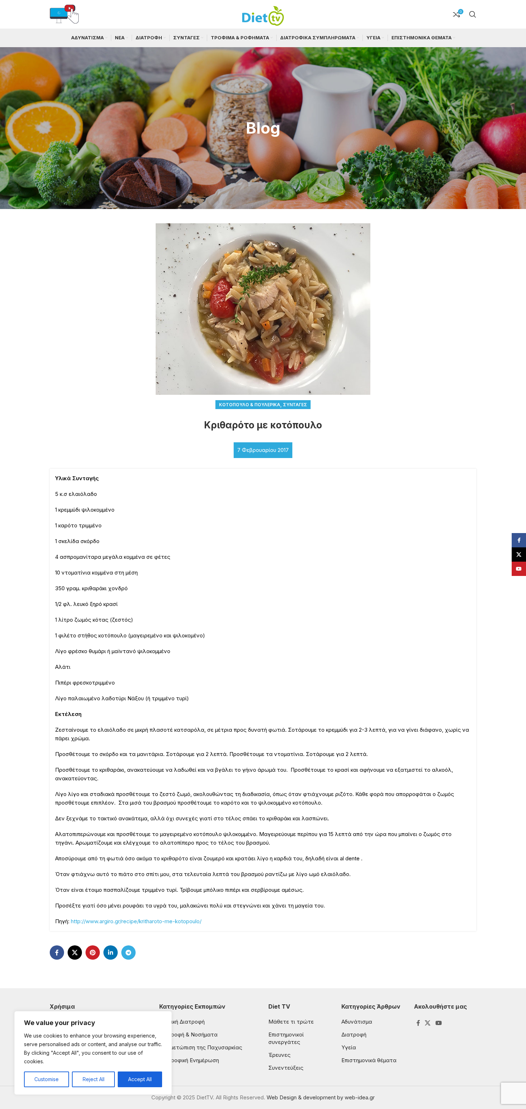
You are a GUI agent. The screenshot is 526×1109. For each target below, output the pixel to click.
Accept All (140, 1079)
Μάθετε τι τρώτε (291, 1021)
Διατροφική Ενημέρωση (189, 1060)
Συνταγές (295, 404)
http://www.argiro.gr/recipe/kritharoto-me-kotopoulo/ (136, 921)
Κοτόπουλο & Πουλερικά (249, 404)
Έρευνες (279, 1054)
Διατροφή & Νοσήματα (188, 1034)
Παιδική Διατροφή (182, 1021)
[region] (93, 1053)
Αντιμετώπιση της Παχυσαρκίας (200, 1047)
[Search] (473, 14)
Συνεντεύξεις (285, 1067)
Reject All (93, 1079)
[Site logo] (263, 13)
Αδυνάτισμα (356, 1021)
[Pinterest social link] (93, 952)
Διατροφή (353, 1034)
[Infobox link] (64, 14)
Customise (46, 1079)
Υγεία (348, 1047)
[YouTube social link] (438, 1023)
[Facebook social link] (57, 952)
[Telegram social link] (128, 952)
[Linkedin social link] (110, 952)
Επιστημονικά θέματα (368, 1060)
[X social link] (75, 952)
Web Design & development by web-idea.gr (321, 1097)
